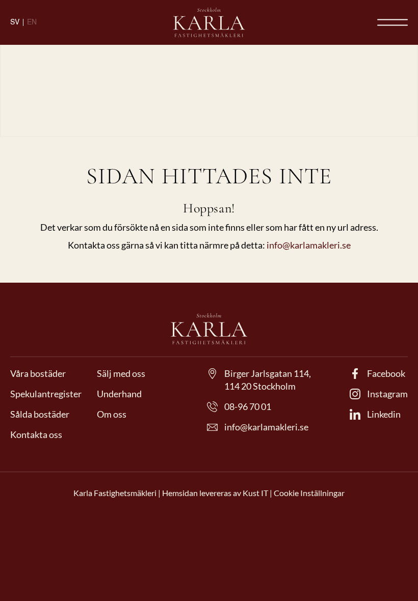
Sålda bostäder (39, 414)
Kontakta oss (36, 434)
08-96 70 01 (247, 406)
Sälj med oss (121, 373)
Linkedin (384, 414)
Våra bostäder (38, 373)
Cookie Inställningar (309, 493)
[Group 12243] (209, 22)
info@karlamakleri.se (309, 245)
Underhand (119, 393)
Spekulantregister (46, 393)
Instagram (387, 393)
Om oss (111, 414)
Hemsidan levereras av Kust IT (216, 493)
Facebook (386, 373)
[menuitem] (392, 22)
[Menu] (392, 22)
